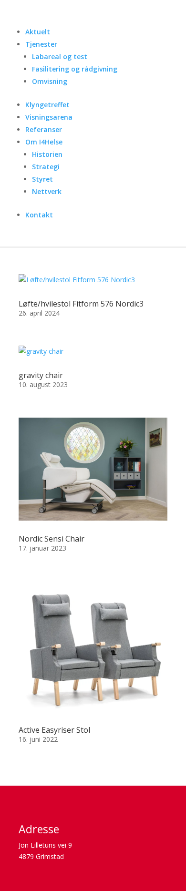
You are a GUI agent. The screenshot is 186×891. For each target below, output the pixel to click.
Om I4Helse (43, 141)
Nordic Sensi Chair (51, 538)
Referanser (43, 129)
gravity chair (41, 375)
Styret (42, 179)
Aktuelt (37, 31)
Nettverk (47, 191)
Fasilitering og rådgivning (74, 68)
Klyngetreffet (47, 104)
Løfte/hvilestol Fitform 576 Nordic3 (81, 303)
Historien (47, 154)
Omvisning (49, 81)
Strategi (46, 166)
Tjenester (41, 44)
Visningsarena (48, 117)
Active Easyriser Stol (54, 730)
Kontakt (39, 214)
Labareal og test (59, 56)
